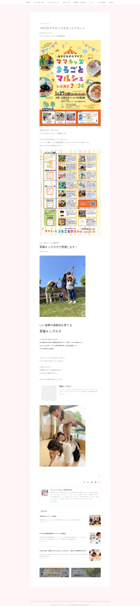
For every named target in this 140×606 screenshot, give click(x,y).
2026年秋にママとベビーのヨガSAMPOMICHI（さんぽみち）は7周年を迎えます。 (61, 520)
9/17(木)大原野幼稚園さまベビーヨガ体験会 (53, 533)
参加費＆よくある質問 (79, 2)
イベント (91, 2)
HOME (28, 2)
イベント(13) (42, 470)
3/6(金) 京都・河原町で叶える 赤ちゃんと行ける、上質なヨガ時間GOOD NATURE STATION (67, 551)
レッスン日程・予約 (39, 2)
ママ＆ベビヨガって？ (53, 2)
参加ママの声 (66, 2)
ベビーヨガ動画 (101, 2)
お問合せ (111, 2)
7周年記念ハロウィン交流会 (48, 516)
